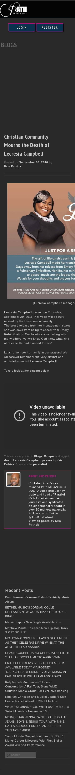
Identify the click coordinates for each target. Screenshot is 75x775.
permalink (40, 464)
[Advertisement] (37, 89)
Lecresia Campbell (26, 460)
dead (7, 460)
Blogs (38, 456)
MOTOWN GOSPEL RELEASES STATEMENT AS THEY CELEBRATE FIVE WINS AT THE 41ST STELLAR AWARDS (36, 643)
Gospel (49, 456)
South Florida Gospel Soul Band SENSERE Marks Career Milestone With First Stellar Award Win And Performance (35, 740)
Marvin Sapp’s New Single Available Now (33, 622)
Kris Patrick (12, 166)
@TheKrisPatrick (41, 517)
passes (47, 460)
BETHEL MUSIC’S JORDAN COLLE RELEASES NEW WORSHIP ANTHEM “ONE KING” (35, 612)
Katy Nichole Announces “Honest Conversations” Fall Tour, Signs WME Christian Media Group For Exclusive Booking (36, 686)
